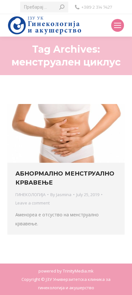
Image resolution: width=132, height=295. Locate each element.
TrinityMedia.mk (78, 271)
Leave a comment (32, 203)
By (60, 194)
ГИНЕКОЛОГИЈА (30, 194)
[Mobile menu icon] (117, 25)
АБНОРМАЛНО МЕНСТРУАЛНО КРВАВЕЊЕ (64, 178)
